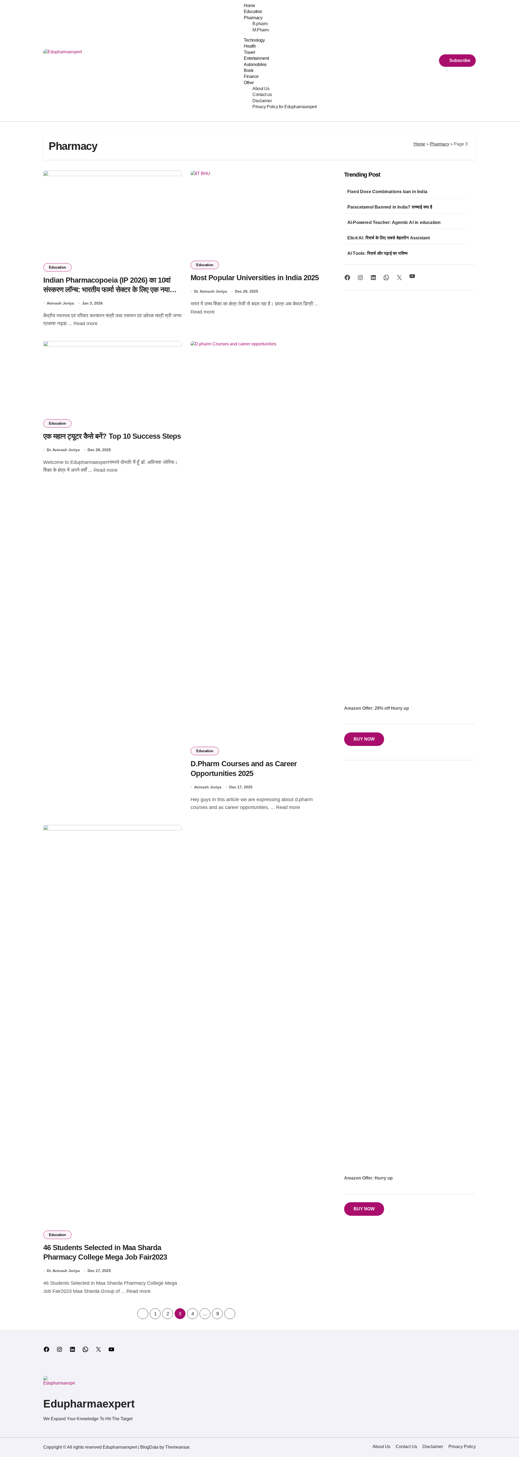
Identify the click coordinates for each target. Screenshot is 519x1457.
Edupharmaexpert (89, 1404)
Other (249, 82)
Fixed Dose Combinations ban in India (387, 191)
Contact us (262, 94)
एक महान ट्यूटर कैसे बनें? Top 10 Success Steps (112, 436)
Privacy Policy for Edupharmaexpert (284, 106)
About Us (260, 88)
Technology (254, 40)
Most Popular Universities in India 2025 (255, 278)
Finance (251, 76)
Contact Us (406, 1446)
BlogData (149, 1447)
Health (250, 46)
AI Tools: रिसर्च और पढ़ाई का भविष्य (377, 253)
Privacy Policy (462, 1446)
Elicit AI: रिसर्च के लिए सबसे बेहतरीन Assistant (388, 238)
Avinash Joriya (60, 303)
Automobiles (255, 64)
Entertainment (256, 58)
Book (248, 70)
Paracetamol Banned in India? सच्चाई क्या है (389, 207)
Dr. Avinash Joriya (210, 291)
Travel (249, 52)
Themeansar (177, 1447)
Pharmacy (253, 17)
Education (253, 11)
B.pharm (260, 23)
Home (249, 5)
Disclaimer (262, 100)
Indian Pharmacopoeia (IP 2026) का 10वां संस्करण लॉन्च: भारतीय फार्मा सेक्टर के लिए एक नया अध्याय (106, 289)
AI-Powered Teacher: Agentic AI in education (394, 222)
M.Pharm (260, 30)
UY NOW (364, 1209)
